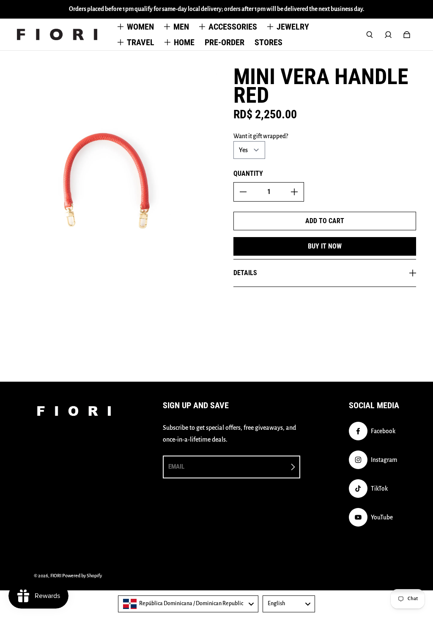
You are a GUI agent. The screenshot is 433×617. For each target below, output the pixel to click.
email (176, 466)
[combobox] (188, 603)
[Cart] (406, 34)
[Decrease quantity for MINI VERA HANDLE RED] (243, 192)
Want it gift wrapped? (260, 136)
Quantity (248, 173)
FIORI (55, 575)
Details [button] (245, 273)
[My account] (388, 34)
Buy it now (325, 246)
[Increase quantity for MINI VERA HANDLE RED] (294, 192)
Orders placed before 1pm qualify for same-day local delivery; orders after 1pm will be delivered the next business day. (216, 9)
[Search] (369, 34)
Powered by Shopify (82, 575)
